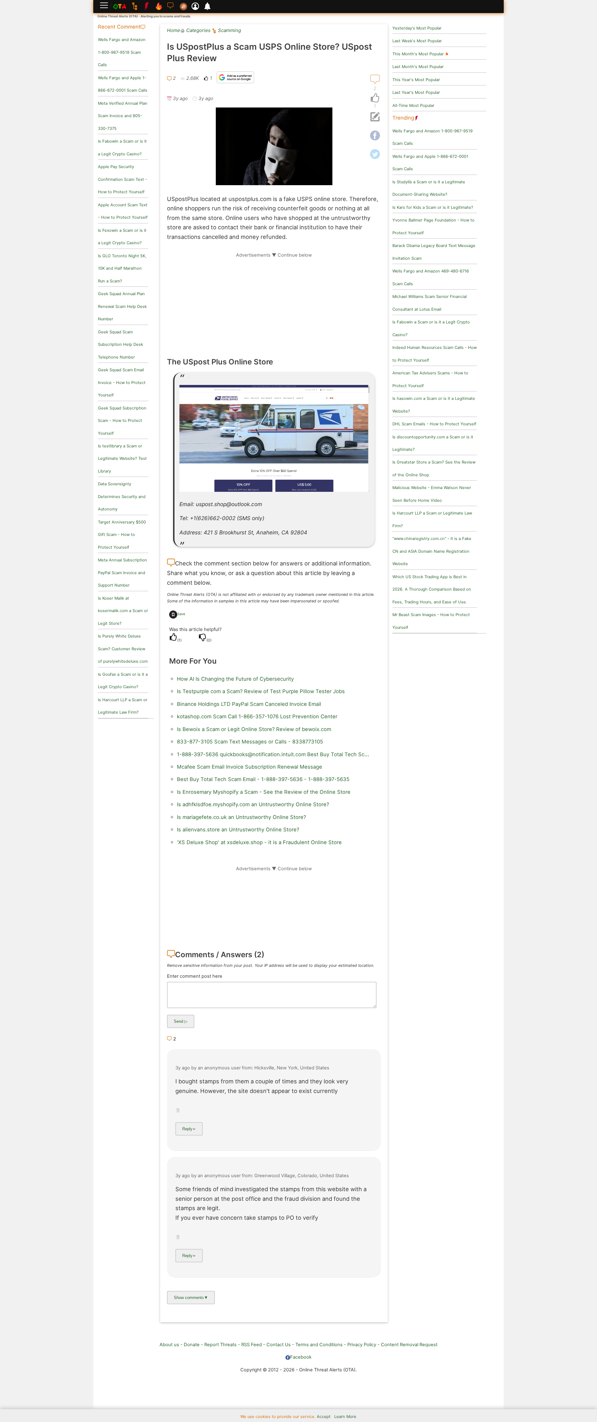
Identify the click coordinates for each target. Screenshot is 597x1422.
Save (181, 614)
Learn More (345, 1416)
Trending (403, 118)
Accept (324, 1416)
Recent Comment (119, 27)
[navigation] (375, 98)
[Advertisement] (274, 301)
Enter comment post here (194, 976)
